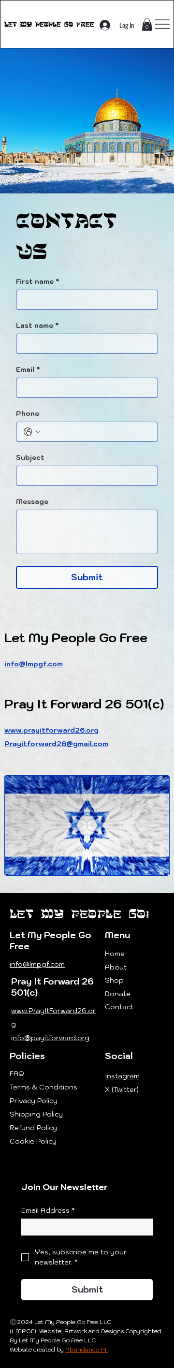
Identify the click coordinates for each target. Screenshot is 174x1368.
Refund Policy (33, 1127)
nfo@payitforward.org (51, 1037)
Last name (37, 326)
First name (37, 282)
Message (32, 502)
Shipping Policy (36, 1114)
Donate (117, 993)
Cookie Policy (33, 1141)
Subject (30, 458)
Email (28, 370)
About (116, 967)
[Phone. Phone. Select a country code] (32, 432)
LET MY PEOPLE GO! (79, 914)
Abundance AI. (86, 1349)
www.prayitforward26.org (51, 730)
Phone (27, 414)
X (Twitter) (122, 1089)
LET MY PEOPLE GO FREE (49, 24)
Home (115, 953)
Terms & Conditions (43, 1087)
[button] (147, 24)
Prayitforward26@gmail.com (56, 743)
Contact (119, 1006)
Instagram (122, 1076)
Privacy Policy (34, 1100)
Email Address (48, 1210)
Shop (114, 980)
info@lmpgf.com (33, 664)
